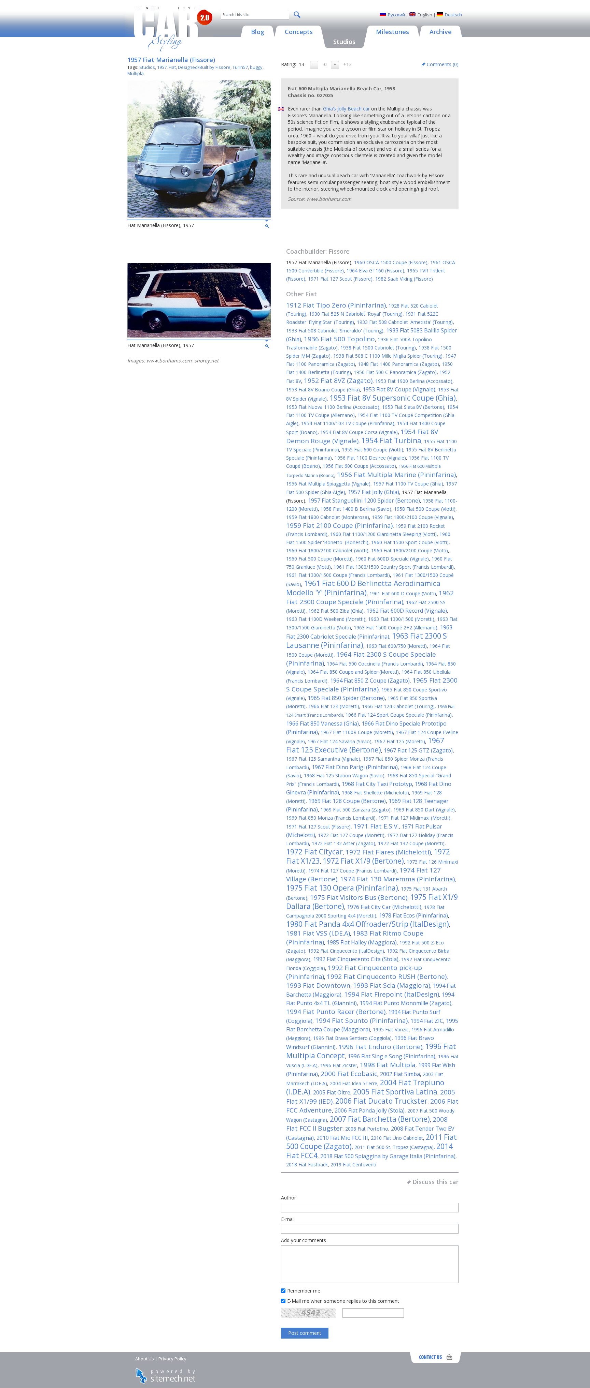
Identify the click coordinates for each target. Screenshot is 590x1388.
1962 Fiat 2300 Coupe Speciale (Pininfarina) (370, 597)
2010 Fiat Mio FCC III (342, 1137)
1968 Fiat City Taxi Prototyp (377, 784)
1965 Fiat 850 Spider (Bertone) (346, 698)
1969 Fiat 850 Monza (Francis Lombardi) (331, 818)
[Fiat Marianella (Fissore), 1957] (199, 215)
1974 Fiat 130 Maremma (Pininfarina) (397, 879)
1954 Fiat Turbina (391, 440)
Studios (147, 67)
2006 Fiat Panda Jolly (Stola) (370, 1110)
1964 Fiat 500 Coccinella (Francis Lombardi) (375, 663)
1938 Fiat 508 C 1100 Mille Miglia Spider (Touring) (387, 356)
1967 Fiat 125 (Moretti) (399, 741)
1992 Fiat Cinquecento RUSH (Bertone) (387, 976)
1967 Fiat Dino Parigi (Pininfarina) (355, 767)
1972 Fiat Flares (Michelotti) (388, 852)
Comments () (443, 64)
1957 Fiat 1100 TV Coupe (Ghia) (408, 483)
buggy (256, 67)
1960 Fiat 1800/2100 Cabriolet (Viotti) (327, 550)
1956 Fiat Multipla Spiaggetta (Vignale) (328, 483)
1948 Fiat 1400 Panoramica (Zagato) (398, 364)
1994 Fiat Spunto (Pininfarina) (361, 1020)
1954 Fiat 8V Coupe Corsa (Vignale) (359, 432)
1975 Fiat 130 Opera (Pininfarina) (342, 888)
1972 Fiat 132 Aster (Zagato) (343, 843)
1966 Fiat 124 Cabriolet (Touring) (398, 706)
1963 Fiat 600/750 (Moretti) (396, 646)
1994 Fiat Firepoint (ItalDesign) (391, 994)
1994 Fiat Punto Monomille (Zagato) (405, 1003)
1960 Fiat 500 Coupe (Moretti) (319, 558)
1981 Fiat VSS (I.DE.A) (318, 933)
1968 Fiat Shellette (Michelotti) (375, 792)
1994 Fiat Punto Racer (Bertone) (335, 1011)
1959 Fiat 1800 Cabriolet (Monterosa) (327, 517)
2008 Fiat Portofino (366, 1128)
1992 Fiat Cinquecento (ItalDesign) (346, 950)
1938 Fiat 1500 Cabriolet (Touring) (378, 347)
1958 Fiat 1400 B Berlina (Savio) (356, 509)
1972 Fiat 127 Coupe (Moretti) (351, 835)
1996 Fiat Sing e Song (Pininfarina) (391, 1056)
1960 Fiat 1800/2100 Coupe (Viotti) (409, 550)
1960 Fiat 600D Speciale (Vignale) (392, 558)
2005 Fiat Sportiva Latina (395, 1091)
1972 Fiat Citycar (314, 851)
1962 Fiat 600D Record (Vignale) (406, 610)
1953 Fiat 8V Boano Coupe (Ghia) (323, 389)
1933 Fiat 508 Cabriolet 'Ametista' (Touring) (405, 322)
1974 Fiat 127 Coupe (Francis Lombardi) (352, 870)
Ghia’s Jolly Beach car (346, 108)
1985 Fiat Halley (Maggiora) (362, 942)
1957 (162, 67)
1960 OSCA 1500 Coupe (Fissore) (390, 262)
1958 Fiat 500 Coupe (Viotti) (424, 509)
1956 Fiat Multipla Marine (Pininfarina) (396, 474)
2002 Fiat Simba (400, 1074)
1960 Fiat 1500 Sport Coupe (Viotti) (410, 542)
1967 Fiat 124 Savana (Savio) (339, 741)
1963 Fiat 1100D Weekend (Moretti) (325, 619)
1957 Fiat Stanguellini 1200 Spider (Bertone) (364, 500)
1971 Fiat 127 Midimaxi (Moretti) (414, 818)
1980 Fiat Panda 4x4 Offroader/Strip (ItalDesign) (367, 924)
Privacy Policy (172, 1359)
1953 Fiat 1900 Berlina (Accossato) (413, 381)
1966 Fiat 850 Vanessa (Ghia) (322, 723)
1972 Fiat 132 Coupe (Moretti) (411, 843)
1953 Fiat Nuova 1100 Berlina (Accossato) (332, 407)
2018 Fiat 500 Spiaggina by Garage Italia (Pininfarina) (387, 1156)
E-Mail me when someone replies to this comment (343, 1301)
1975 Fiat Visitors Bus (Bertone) (358, 897)
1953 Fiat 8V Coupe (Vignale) (399, 389)
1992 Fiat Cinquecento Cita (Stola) (355, 959)
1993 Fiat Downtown (318, 985)
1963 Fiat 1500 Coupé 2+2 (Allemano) (395, 627)
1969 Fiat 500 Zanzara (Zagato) (356, 809)
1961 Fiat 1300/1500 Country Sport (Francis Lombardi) (394, 567)
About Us (144, 1359)
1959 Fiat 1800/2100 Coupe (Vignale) (412, 517)
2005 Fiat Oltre (331, 1092)
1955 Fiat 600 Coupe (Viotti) (372, 449)
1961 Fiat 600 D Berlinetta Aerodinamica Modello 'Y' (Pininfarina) (363, 588)
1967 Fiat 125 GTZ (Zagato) (418, 750)
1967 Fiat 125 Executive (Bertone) (365, 745)
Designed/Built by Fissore (204, 67)
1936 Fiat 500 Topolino (339, 338)
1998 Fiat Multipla (388, 1064)
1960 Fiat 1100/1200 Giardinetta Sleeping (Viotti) (383, 534)
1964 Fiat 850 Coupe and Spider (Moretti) (353, 672)
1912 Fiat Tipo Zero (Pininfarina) (336, 305)
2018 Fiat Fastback (307, 1164)
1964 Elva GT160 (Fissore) (375, 270)
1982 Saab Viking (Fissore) (404, 278)
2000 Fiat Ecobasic (349, 1073)
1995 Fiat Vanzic (391, 1029)
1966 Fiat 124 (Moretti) (333, 706)
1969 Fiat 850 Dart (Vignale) (424, 809)
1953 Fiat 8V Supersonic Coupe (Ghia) (392, 398)
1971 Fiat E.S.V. (376, 826)
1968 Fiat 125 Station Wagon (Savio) (344, 775)
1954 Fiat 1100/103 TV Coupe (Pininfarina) (347, 423)
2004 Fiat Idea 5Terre (353, 1083)
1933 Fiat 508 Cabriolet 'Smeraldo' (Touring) (334, 330)
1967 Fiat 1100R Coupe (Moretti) (357, 732)
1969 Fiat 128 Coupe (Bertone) (347, 801)
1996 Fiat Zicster (338, 1065)
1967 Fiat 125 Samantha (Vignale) (323, 759)
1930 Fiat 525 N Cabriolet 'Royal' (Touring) (356, 314)
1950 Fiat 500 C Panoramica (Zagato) (395, 372)
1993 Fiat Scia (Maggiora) (391, 985)
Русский (396, 15)
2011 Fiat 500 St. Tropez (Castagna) (394, 1147)
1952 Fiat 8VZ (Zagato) (338, 380)
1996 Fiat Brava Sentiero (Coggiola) (352, 1038)
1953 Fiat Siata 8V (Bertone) (413, 407)
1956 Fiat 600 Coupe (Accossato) (359, 466)
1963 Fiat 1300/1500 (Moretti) (401, 619)
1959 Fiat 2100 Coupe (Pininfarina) (339, 525)
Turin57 (240, 67)
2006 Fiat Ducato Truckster (381, 1101)
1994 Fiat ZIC (426, 1021)
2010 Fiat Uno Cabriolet (397, 1138)
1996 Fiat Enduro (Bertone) (380, 1046)
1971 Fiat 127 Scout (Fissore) (340, 278)
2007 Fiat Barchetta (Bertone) (380, 1119)
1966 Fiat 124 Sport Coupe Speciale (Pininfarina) (399, 715)
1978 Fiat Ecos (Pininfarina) (413, 915)
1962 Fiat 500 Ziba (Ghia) (336, 611)
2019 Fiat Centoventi (353, 1164)
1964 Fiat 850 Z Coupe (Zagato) (370, 680)
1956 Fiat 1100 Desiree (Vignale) (370, 457)
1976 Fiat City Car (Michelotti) (384, 907)
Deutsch (453, 15)
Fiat (172, 67)
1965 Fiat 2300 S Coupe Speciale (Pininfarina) (372, 684)
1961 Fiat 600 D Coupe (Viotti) (402, 593)
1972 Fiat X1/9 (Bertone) (363, 861)
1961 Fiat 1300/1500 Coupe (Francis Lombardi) (338, 575)
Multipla (135, 73)
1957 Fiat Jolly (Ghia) (373, 492)
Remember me (303, 1290)
